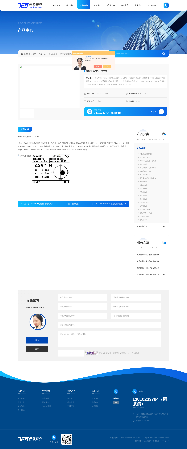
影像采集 (45, 402)
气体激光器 (143, 192)
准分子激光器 (144, 202)
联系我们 (138, 5)
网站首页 (56, 5)
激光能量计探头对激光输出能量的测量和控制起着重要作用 (151, 268)
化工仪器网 (147, 441)
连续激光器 (143, 195)
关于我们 (70, 5)
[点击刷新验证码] (91, 353)
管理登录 (156, 441)
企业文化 (21, 402)
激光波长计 (143, 181)
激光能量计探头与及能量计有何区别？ (151, 274)
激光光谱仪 (143, 220)
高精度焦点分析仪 (146, 171)
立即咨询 (153, 112)
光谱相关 (45, 398)
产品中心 (84, 5)
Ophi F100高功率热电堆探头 (42, 204)
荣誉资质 (21, 406)
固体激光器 (143, 206)
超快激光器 (143, 188)
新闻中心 (97, 5)
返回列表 (75, 204)
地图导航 (95, 406)
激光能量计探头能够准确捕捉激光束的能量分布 (151, 261)
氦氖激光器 (143, 185)
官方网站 (152, 5)
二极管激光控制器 (146, 154)
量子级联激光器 (145, 175)
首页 (34, 54)
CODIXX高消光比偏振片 (148, 161)
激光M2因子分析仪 (146, 213)
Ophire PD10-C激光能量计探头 (111, 204)
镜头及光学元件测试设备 (148, 178)
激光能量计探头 (66, 54)
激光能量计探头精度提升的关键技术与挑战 (151, 255)
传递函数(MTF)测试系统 (148, 168)
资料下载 (70, 406)
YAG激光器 (143, 199)
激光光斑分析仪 (145, 157)
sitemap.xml (165, 441)
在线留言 (125, 5)
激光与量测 (53, 54)
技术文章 (111, 5)
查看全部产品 (142, 226)
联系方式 (95, 398)
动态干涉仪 (143, 164)
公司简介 (21, 398)
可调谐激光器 (144, 216)
